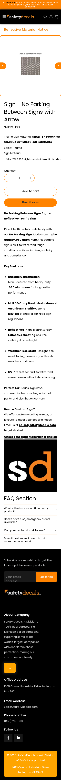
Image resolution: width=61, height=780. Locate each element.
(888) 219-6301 (14, 721)
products (10, 2)
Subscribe (46, 577)
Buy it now (30, 202)
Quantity (10, 171)
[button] (4, 16)
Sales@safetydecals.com (21, 707)
